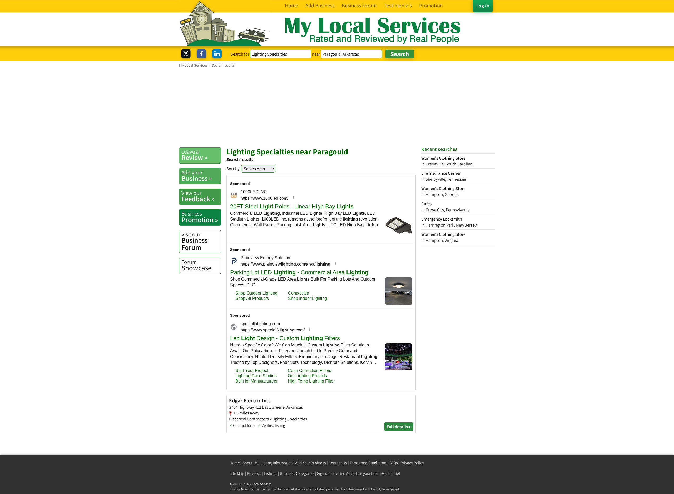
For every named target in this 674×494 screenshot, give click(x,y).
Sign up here (327, 473)
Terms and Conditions (368, 462)
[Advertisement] (337, 107)
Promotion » (199, 217)
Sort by (233, 169)
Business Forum (194, 241)
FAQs (393, 462)
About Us (250, 462)
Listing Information (276, 462)
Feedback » (198, 196)
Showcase (196, 265)
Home (235, 462)
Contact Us (338, 462)
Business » (196, 176)
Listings (270, 473)
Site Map (237, 473)
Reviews (254, 473)
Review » (194, 155)
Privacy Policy (412, 462)
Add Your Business (310, 462)
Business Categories (297, 473)
